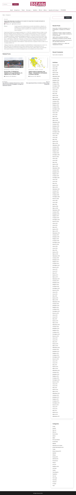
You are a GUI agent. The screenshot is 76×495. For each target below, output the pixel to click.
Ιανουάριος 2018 (56, 257)
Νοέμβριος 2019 (56, 215)
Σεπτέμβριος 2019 (56, 219)
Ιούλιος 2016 (55, 292)
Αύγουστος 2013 (56, 359)
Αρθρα (54, 437)
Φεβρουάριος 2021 (56, 189)
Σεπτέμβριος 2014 (56, 334)
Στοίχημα (54, 483)
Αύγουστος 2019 (56, 221)
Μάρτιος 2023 (55, 143)
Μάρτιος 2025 (55, 97)
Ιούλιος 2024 (55, 112)
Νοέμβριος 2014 (56, 330)
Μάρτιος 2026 (55, 74)
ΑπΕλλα (54, 435)
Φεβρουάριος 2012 (56, 393)
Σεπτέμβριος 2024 (56, 108)
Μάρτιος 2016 (55, 299)
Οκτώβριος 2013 (56, 355)
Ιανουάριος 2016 (56, 303)
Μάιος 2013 (55, 364)
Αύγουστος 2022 (56, 156)
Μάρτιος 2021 (55, 187)
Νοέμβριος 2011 (56, 399)
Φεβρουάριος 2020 (56, 210)
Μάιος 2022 (55, 162)
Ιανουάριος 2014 (56, 349)
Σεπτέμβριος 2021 (56, 177)
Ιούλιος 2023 (55, 135)
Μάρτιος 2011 (55, 414)
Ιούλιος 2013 (55, 360)
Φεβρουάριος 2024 (56, 122)
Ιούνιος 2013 (55, 362)
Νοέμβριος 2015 (56, 307)
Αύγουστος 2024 (56, 110)
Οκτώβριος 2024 (56, 107)
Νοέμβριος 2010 (56, 466)
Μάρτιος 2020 (55, 208)
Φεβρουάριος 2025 (56, 99)
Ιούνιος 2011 (55, 408)
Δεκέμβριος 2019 (56, 213)
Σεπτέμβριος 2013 (56, 357)
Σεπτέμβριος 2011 (56, 402)
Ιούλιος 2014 (55, 338)
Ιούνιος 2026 (55, 68)
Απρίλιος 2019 (55, 229)
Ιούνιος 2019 (55, 225)
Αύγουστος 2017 (56, 267)
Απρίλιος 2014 (55, 343)
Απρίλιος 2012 (55, 389)
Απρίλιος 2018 (55, 252)
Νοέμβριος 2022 (56, 150)
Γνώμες (54, 449)
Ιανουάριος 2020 (56, 212)
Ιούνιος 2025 (55, 91)
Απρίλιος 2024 (55, 118)
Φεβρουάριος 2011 (56, 416)
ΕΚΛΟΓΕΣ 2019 (55, 458)
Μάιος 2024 (55, 116)
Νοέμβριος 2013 (56, 353)
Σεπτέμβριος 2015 (56, 311)
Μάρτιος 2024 (55, 120)
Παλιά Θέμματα (55, 472)
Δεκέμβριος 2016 (56, 282)
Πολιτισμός (28, 10)
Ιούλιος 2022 (55, 158)
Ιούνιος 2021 (55, 181)
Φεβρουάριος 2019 (56, 233)
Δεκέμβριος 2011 (56, 397)
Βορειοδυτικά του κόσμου (53, 10)
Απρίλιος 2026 (55, 72)
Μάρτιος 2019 (55, 231)
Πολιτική (17, 69)
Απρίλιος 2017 (55, 275)
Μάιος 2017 (55, 273)
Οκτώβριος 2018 (56, 240)
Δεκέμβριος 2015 (56, 305)
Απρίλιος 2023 (55, 141)
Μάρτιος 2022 (55, 166)
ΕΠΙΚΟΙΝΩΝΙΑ (63, 10)
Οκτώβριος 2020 (56, 194)
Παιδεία (54, 470)
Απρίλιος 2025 (55, 95)
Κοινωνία (6, 19)
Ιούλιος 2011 (55, 406)
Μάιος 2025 (55, 93)
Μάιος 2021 (55, 183)
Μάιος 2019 (55, 227)
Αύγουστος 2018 (56, 244)
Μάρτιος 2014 (55, 345)
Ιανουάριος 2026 (56, 78)
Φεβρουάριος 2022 (56, 168)
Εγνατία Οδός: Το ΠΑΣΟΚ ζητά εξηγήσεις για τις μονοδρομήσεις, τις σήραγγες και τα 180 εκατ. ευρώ (13, 73)
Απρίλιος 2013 (55, 366)
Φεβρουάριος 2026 (56, 76)
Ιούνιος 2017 (55, 271)
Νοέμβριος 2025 (56, 82)
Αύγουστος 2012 (56, 381)
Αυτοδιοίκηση (55, 441)
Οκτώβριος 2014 (56, 332)
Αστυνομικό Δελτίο (56, 439)
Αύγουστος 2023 (56, 133)
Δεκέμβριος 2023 (56, 126)
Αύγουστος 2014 (56, 336)
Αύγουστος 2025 (56, 87)
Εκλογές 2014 (55, 456)
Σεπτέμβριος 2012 (56, 380)
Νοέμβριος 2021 (56, 173)
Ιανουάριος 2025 (56, 101)
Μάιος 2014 (55, 341)
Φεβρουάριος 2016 (56, 301)
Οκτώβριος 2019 (56, 217)
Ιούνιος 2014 (55, 339)
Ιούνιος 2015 (55, 317)
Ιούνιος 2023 (55, 137)
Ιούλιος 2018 (55, 246)
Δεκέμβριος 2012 (56, 374)
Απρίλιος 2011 (55, 412)
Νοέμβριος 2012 (56, 376)
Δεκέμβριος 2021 (56, 171)
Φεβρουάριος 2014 (56, 347)
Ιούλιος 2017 (55, 269)
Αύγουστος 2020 (56, 198)
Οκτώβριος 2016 (56, 286)
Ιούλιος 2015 (55, 315)
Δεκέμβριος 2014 (56, 328)
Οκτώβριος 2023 (56, 129)
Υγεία (54, 485)
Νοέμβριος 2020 (56, 192)
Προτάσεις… (55, 479)
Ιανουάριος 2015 (56, 326)
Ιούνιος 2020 (55, 202)
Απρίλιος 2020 (55, 206)
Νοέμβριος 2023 (56, 128)
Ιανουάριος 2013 (56, 372)
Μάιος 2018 (55, 250)
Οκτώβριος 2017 (56, 263)
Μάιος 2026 (55, 70)
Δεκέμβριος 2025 (56, 80)
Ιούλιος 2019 (55, 223)
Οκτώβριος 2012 (56, 378)
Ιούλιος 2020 (55, 200)
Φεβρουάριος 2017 (56, 278)
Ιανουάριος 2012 (56, 395)
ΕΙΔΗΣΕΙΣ (54, 453)
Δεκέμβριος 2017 (56, 259)
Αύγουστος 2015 (56, 313)
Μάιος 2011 (55, 410)
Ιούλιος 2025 (55, 89)
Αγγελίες (54, 428)
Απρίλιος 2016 (55, 297)
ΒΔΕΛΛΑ (54, 443)
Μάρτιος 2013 (55, 368)
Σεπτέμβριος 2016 (56, 288)
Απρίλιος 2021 (55, 185)
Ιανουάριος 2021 (56, 191)
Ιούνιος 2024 (55, 114)
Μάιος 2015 (55, 318)
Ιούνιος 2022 (55, 160)
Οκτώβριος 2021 (56, 175)
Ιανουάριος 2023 (56, 147)
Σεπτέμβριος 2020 (56, 196)
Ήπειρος (23, 10)
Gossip (54, 426)
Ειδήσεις (54, 455)
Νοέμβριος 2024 (56, 105)
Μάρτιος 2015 (55, 322)
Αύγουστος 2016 (56, 290)
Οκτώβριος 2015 (56, 309)
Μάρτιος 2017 (55, 276)
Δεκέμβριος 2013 (56, 351)
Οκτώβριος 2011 (56, 401)
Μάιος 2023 (55, 139)
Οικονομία (54, 468)
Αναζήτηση (68, 17)
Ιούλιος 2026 (55, 66)
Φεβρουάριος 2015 (56, 324)
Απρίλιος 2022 (55, 164)
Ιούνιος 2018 (55, 248)
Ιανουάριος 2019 (56, 234)
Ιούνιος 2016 (55, 294)
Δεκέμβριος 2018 (56, 236)
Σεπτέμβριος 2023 (56, 131)
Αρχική (11, 10)
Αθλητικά (40, 10)
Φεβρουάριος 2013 (56, 370)
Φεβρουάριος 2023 (56, 145)
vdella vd (14, 76)
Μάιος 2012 (55, 387)
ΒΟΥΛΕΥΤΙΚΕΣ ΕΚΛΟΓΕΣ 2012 (58, 447)
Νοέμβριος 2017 (56, 261)
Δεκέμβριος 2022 (56, 148)
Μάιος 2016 (55, 296)
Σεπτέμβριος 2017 (56, 265)
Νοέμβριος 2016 (56, 284)
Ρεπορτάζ (54, 481)
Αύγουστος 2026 (56, 64)
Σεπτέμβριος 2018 (56, 242)
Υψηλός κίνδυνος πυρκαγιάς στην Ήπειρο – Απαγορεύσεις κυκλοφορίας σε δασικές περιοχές (38, 73)
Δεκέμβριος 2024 (56, 103)
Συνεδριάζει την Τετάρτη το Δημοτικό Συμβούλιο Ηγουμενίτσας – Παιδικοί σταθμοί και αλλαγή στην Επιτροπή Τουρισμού (62, 34)
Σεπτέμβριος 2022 (56, 154)
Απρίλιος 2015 (55, 320)
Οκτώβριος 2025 (56, 84)
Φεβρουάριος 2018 (56, 255)
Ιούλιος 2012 (55, 383)
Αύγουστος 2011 (56, 404)
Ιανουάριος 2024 (56, 124)
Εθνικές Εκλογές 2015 (57, 451)
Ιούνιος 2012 (55, 385)
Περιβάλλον (35, 10)
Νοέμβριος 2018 (56, 238)
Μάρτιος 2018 (55, 254)
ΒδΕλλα (45, 10)
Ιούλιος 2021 (55, 179)
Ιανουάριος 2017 (56, 280)
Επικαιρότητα (16, 10)
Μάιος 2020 (55, 204)
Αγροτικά (54, 430)
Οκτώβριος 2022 (56, 152)
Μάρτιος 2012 (55, 391)
